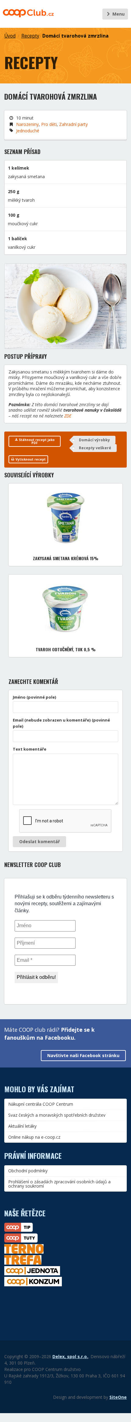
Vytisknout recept (30, 459)
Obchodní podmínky (28, 1171)
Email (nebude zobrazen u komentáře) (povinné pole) (61, 723)
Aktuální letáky (22, 1126)
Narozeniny (27, 124)
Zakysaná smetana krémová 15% (65, 558)
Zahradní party (73, 124)
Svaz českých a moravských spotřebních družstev (56, 1115)
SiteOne (118, 1397)
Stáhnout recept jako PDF (36, 441)
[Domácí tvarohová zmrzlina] (65, 306)
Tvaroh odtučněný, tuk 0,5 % (66, 649)
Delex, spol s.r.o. (70, 1356)
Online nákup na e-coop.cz (34, 1137)
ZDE (67, 416)
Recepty (30, 36)
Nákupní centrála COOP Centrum (40, 1104)
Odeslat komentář (39, 841)
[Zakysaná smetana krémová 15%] (65, 518)
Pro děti (49, 124)
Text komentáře (29, 749)
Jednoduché (27, 131)
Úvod (10, 36)
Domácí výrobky (94, 440)
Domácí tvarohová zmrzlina (75, 36)
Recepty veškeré (95, 447)
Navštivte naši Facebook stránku (83, 1055)
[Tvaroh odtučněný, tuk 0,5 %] (65, 609)
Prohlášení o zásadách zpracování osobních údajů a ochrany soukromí (59, 1184)
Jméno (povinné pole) (34, 697)
